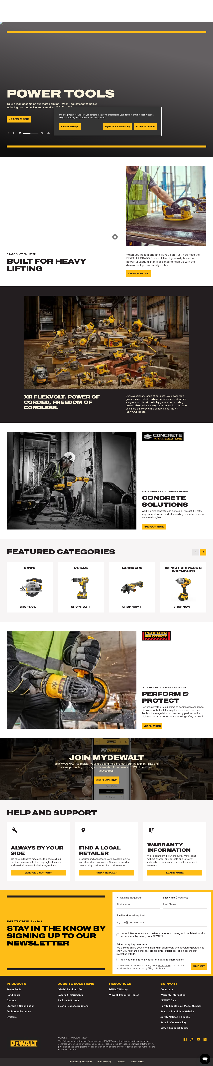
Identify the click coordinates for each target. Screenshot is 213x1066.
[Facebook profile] (185, 1039)
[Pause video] (115, 237)
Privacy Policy (164, 965)
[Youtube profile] (198, 1039)
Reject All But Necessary (117, 126)
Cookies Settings (69, 126)
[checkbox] (117, 934)
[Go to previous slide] (195, 552)
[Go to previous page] (8, 133)
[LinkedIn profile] (205, 1039)
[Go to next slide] (203, 552)
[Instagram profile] (191, 1039)
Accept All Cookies (145, 126)
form (163, 968)
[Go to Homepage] (24, 1043)
